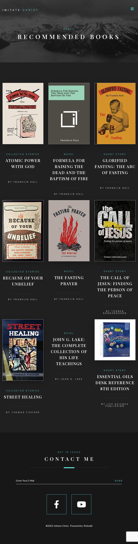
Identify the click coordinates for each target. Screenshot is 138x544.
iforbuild (88, 525)
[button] (132, 9)
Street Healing (23, 396)
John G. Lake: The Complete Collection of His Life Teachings (69, 351)
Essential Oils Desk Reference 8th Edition (115, 382)
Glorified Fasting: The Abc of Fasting (115, 166)
